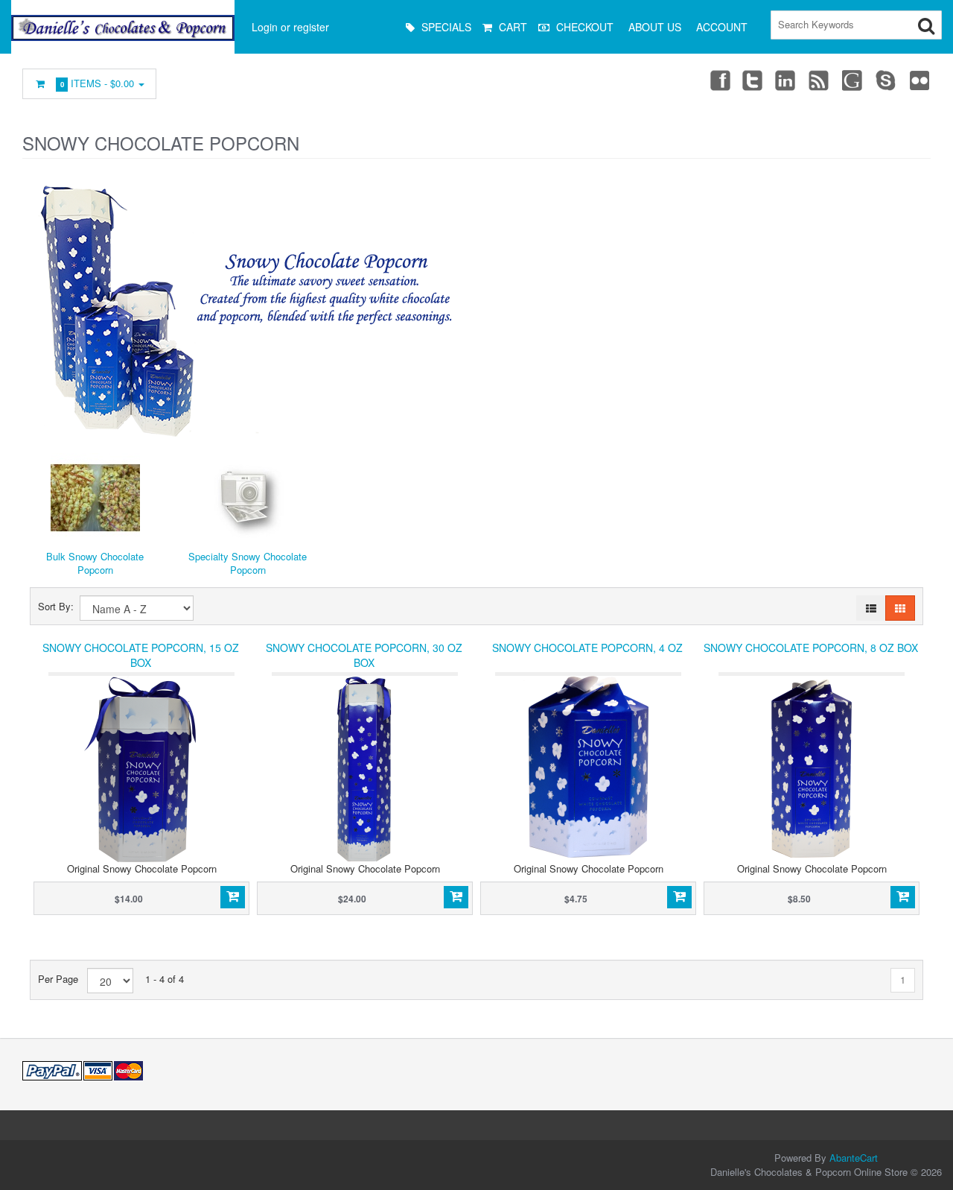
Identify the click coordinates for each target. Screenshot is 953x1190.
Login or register (290, 26)
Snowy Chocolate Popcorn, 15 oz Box (140, 655)
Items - (97, 83)
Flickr (920, 80)
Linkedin (786, 80)
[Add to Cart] (232, 897)
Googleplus (853, 80)
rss (820, 80)
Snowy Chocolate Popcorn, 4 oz (587, 647)
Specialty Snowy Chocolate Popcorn (247, 563)
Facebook (719, 80)
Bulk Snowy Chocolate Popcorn (95, 563)
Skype (887, 80)
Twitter (753, 80)
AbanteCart (853, 1158)
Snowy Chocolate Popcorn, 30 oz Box (364, 655)
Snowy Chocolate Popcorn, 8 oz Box (811, 647)
